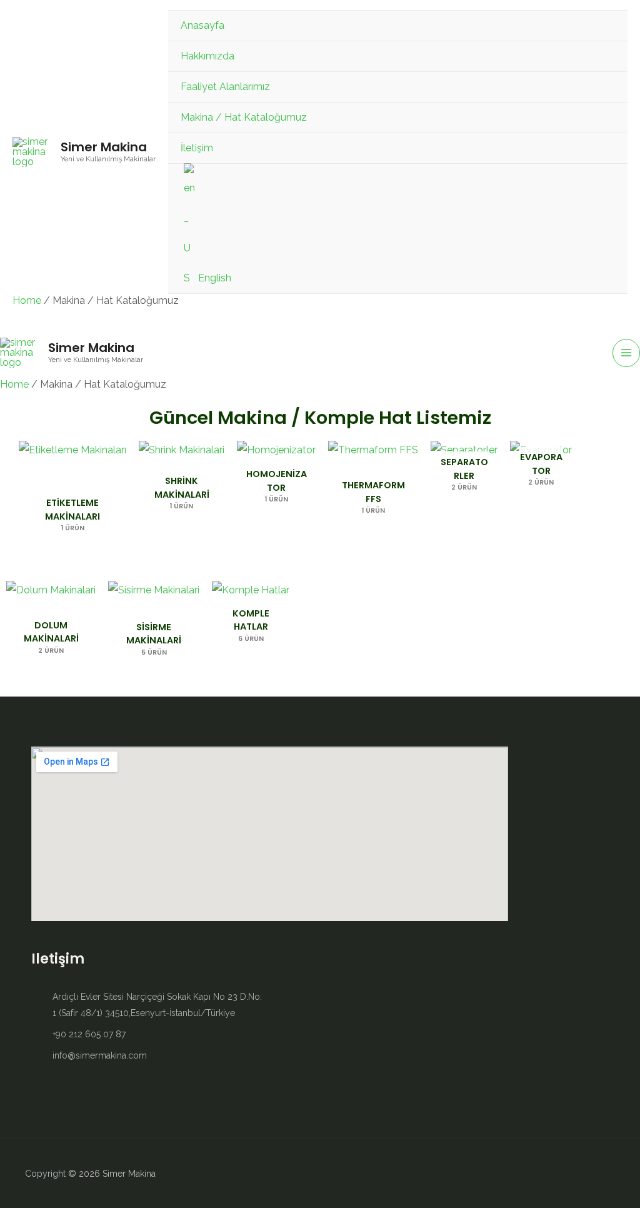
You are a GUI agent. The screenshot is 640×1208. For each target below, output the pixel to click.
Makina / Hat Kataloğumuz (244, 117)
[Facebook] (605, 1173)
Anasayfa (202, 25)
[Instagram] (583, 1173)
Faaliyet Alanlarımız (225, 87)
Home (26, 300)
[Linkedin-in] (561, 1173)
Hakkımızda (207, 56)
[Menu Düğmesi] (602, 56)
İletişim (197, 148)
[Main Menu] (626, 352)
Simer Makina (104, 147)
